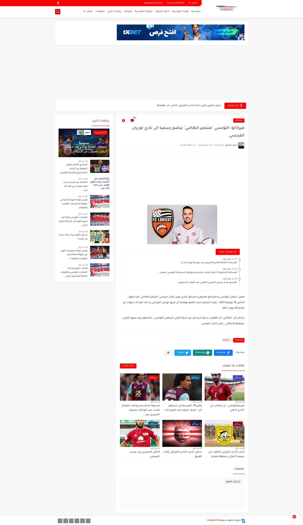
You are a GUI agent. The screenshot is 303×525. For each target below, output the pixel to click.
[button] (223, 353)
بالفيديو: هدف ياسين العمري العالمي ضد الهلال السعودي (207, 282)
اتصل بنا (193, 3)
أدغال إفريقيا (162, 11)
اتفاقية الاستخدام (175, 3)
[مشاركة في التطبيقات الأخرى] (168, 353)
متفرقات (100, 11)
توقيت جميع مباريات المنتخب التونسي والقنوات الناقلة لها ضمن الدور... (73, 272)
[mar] (88, 521)
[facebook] (58, 3)
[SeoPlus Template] (243, 520)
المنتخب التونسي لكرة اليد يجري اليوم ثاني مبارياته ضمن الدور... (73, 221)
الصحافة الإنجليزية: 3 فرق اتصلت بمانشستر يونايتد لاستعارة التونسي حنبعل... (197, 272)
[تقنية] (82, 521)
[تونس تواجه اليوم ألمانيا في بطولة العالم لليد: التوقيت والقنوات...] (99, 201)
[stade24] (226, 8)
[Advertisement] (151, 73)
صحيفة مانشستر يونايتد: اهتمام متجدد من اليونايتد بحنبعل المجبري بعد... (141, 410)
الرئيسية (196, 11)
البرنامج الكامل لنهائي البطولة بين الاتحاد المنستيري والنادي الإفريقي (73, 169)
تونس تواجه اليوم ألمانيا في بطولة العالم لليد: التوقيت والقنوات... (73, 204)
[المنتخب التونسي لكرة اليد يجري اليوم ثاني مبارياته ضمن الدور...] (99, 219)
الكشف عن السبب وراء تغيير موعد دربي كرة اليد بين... (75, 186)
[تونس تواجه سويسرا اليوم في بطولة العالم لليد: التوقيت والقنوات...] (99, 252)
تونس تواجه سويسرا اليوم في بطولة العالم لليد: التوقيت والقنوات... (74, 255)
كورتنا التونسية (180, 11)
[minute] (71, 521)
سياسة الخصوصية (153, 3)
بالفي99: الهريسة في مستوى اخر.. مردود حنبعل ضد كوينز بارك (183, 408)
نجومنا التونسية (144, 11)
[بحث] (57, 11)
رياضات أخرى (114, 11)
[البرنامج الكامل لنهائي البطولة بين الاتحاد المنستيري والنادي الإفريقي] (99, 166)
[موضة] (77, 521)
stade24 (211, 520)
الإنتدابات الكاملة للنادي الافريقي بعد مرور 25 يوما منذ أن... (208, 263)
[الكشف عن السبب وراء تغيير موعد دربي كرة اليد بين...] (99, 183)
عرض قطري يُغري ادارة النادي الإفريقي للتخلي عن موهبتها (189, 102)
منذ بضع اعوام (228, 259)
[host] (60, 521)
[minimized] (65, 521)
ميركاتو (128, 11)
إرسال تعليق (233, 481)
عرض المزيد (128, 366)
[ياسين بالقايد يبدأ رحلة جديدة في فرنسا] (99, 236)
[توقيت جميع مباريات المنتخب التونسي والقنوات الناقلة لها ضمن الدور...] (99, 269)
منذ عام (238, 402)
